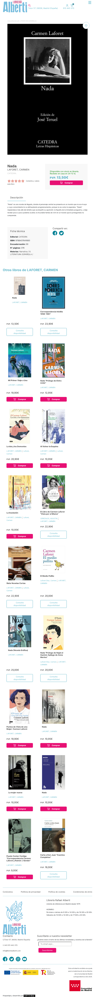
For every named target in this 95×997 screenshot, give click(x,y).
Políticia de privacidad (30, 892)
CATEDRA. (12, 173)
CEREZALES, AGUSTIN (49, 518)
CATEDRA (23, 237)
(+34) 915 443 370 (10, 945)
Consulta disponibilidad (20, 331)
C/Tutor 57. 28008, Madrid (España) (16, 940)
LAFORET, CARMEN (19, 302)
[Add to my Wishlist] (86, 25)
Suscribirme (47, 950)
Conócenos (8, 892)
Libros (9, 21)
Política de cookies (56, 892)
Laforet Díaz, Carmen (48, 580)
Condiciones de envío (82, 892)
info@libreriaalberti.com (12, 951)
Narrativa (15, 21)
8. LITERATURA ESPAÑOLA (27, 21)
